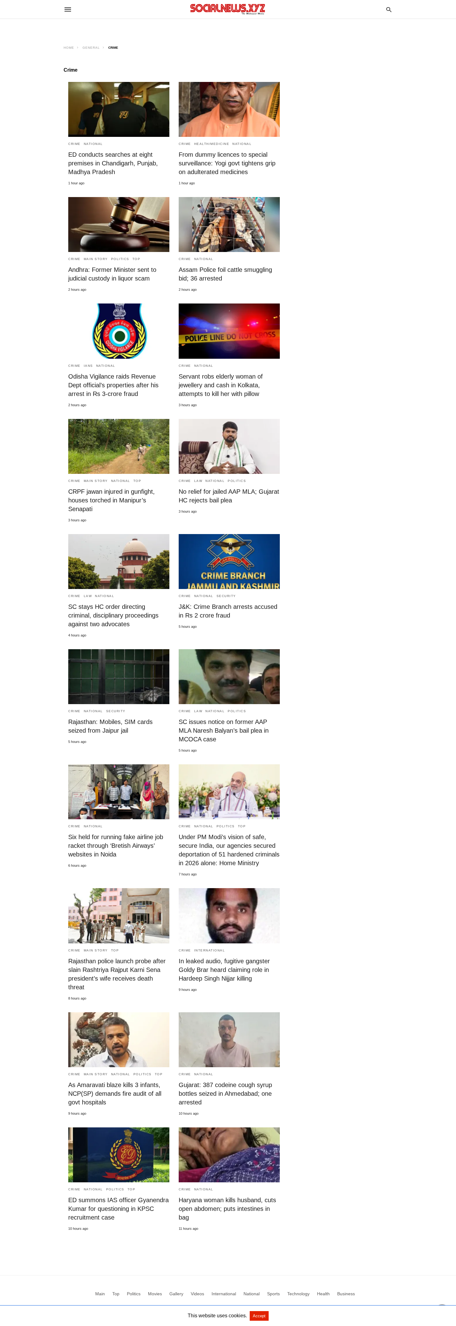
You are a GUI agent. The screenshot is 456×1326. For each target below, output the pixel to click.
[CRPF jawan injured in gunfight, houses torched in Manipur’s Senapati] (118, 446)
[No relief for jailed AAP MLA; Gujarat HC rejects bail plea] (229, 446)
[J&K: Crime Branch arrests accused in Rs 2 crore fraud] (229, 561)
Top (136, 259)
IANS (88, 365)
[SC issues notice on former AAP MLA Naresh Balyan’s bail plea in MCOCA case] (229, 676)
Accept (259, 1316)
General (91, 47)
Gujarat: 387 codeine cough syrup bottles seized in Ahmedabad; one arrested (225, 1093)
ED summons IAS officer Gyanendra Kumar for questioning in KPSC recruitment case (118, 1209)
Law (198, 481)
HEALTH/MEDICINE (212, 144)
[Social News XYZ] (228, 9)
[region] (228, 30)
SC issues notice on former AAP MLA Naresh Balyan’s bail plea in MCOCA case (224, 730)
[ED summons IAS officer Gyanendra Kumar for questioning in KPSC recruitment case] (118, 1154)
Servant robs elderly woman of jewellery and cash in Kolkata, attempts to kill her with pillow (221, 385)
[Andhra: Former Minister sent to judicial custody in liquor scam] (118, 224)
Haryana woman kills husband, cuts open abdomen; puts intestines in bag (227, 1209)
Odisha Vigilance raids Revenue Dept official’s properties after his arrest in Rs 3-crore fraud (113, 385)
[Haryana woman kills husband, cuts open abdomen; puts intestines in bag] (229, 1154)
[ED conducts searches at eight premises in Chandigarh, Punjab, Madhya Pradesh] (118, 109)
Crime (74, 144)
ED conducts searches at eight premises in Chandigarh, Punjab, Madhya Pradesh (113, 163)
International (209, 950)
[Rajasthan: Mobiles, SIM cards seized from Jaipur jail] (118, 676)
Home (69, 47)
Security (226, 596)
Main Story (96, 259)
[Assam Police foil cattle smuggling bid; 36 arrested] (229, 224)
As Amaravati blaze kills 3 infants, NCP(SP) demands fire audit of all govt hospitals (114, 1093)
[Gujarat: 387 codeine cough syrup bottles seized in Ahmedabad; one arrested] (229, 1039)
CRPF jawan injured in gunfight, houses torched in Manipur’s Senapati (111, 500)
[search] (388, 9)
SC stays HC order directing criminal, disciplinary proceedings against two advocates (113, 615)
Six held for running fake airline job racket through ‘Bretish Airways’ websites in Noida (115, 846)
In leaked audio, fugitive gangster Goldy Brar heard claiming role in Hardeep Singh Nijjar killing (224, 970)
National (93, 144)
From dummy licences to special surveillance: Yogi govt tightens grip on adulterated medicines (227, 163)
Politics (120, 259)
